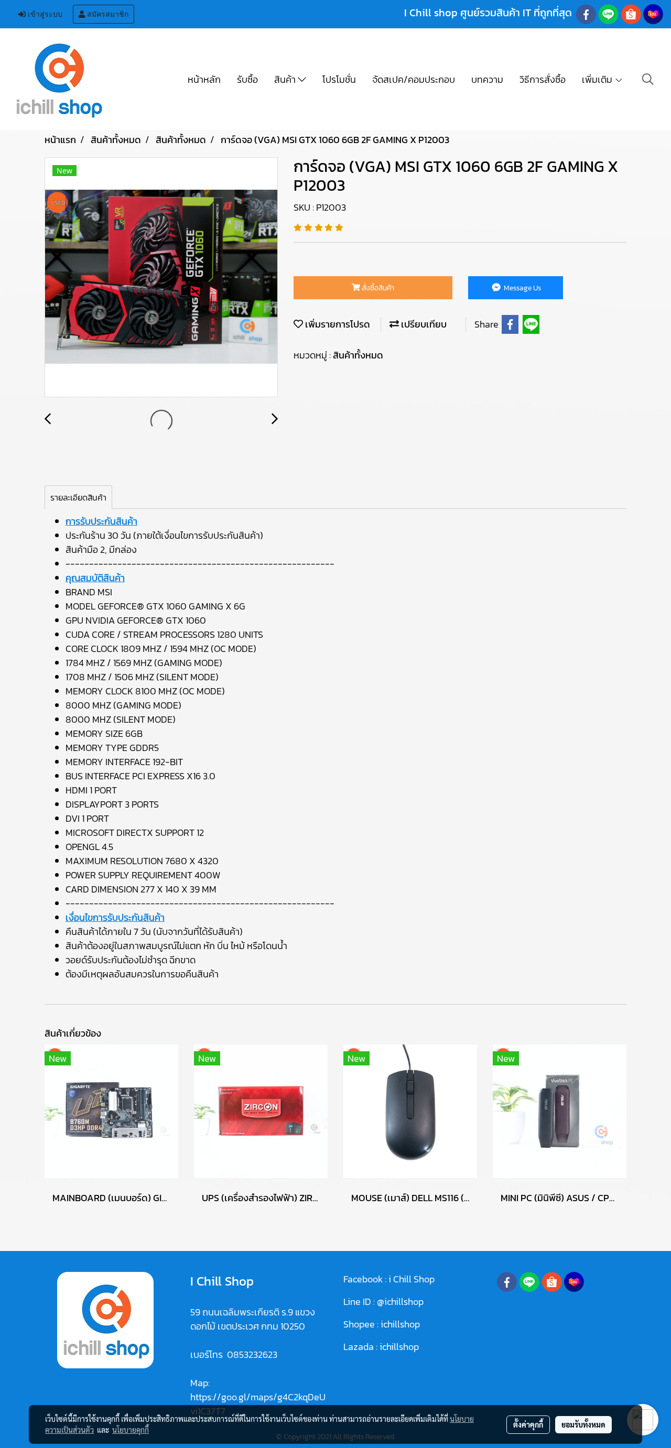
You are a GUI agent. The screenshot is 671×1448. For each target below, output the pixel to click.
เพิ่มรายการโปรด (336, 324)
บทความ (487, 79)
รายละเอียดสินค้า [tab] (78, 497)
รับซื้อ (247, 79)
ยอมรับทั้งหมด (583, 1424)
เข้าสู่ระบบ (44, 14)
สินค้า (286, 79)
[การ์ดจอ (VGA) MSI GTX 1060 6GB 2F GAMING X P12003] (161, 278)
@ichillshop (400, 1301)
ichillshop (401, 1324)
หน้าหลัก (204, 79)
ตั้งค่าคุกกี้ (528, 1424)
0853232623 (252, 1354)
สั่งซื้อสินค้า (377, 287)
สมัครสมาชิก (106, 14)
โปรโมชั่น (339, 79)
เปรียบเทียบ (423, 324)
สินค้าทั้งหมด (358, 355)
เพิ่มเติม (598, 79)
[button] (647, 79)
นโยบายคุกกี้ (130, 1429)
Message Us (521, 287)
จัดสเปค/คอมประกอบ (413, 79)
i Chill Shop (411, 1279)
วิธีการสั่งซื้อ (543, 79)
